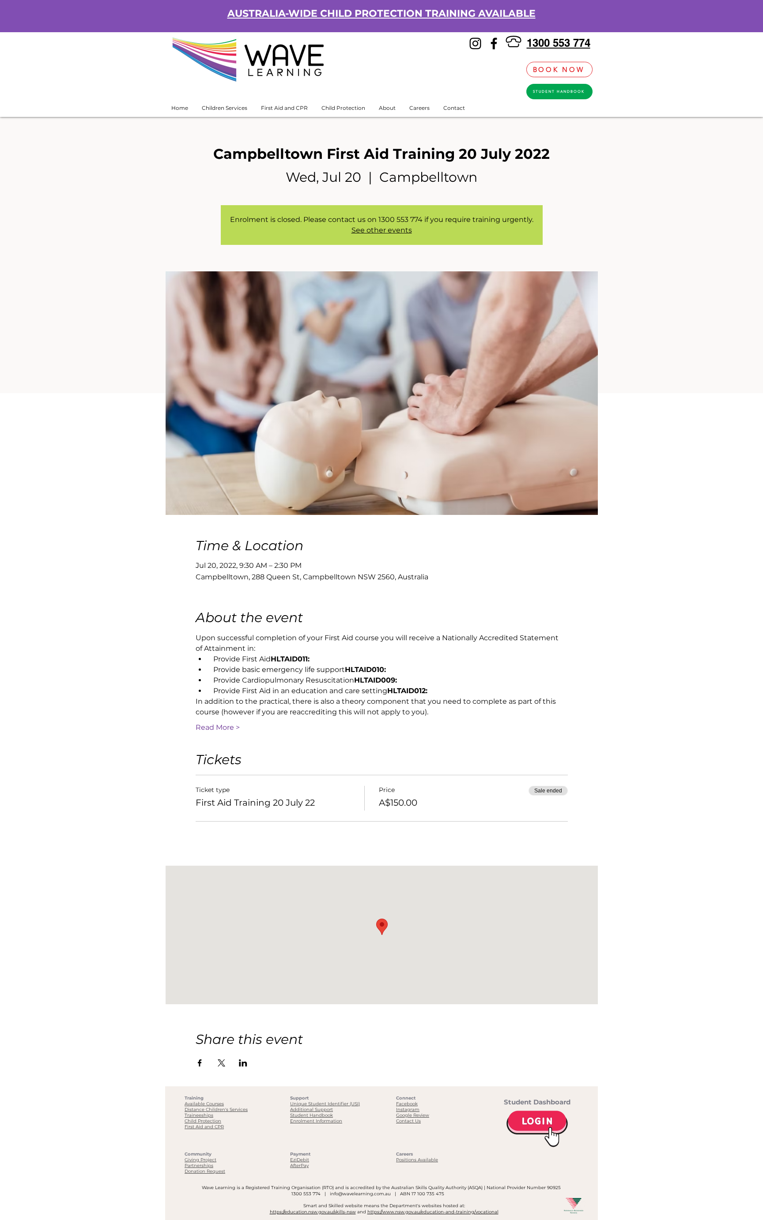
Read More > (218, 727)
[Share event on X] (221, 1062)
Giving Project (200, 1160)
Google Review (412, 1115)
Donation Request (205, 1171)
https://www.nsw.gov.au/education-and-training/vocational (433, 1212)
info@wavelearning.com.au (360, 1194)
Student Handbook (311, 1115)
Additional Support (311, 1109)
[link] (515, 69)
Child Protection (203, 1121)
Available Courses (204, 1104)
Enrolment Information (316, 1121)
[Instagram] (475, 43)
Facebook (407, 1104)
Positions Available (417, 1160)
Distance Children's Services (216, 1109)
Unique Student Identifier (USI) (325, 1104)
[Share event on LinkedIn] (243, 1062)
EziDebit (299, 1160)
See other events (381, 230)
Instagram (407, 1109)
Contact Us (408, 1121)
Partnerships (199, 1165)
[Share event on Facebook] (200, 1062)
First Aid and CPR (204, 1127)
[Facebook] (494, 43)
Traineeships (199, 1115)
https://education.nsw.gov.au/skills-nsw (313, 1212)
